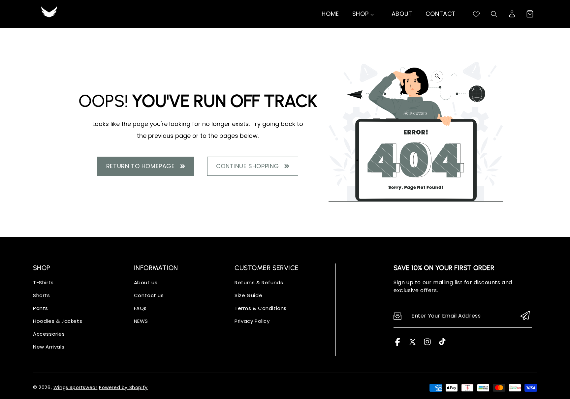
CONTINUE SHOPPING (249, 166)
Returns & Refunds (259, 282)
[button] (529, 13)
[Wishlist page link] (476, 14)
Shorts (41, 295)
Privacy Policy (252, 321)
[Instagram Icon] (427, 344)
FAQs (140, 308)
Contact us (149, 295)
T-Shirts (43, 282)
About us (146, 282)
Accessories (49, 333)
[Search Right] (494, 14)
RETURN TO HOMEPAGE (142, 166)
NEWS (141, 321)
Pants (40, 308)
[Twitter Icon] (412, 344)
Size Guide (248, 295)
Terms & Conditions (261, 308)
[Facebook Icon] (398, 344)
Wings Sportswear (75, 387)
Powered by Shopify (123, 387)
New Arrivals (48, 346)
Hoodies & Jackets (57, 321)
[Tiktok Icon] (442, 344)
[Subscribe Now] (525, 316)
